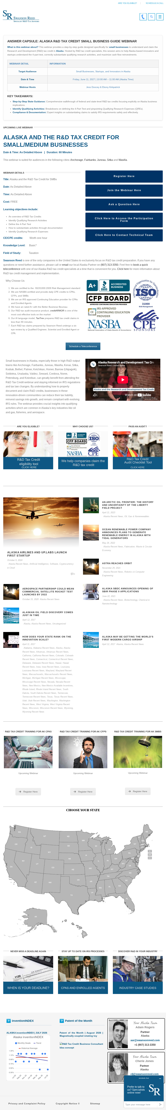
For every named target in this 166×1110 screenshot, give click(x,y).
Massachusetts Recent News (58, 674)
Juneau (101, 160)
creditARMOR (57, 310)
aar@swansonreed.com (145, 1040)
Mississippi (60, 678)
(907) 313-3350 (109, 264)
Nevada (50, 682)
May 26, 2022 (108, 543)
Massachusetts (36, 674)
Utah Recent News (37, 700)
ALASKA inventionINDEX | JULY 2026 (26, 1032)
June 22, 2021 (108, 596)
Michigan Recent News (43, 678)
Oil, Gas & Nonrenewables (136, 516)
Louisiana (65, 667)
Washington (52, 700)
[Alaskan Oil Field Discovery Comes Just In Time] (11, 615)
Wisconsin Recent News (51, 708)
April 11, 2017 (28, 644)
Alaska (27, 623)
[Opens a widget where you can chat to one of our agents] (144, 1091)
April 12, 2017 (28, 620)
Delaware (26, 663)
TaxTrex (40, 318)
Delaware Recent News (43, 663)
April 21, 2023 (108, 512)
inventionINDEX (23, 1020)
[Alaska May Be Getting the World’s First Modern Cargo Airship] (91, 639)
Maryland (50, 670)
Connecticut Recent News (61, 659)
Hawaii (58, 663)
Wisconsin (34, 708)
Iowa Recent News (50, 667)
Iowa (38, 667)
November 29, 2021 (111, 568)
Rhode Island (28, 689)
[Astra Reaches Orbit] (91, 566)
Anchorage (76, 160)
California (26, 655)
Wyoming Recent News (33, 712)
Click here (123, 269)
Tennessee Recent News (34, 697)
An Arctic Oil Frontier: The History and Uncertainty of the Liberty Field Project (128, 505)
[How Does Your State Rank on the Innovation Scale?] (11, 639)
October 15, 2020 (30, 599)
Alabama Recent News (44, 648)
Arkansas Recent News (57, 652)
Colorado (60, 655)
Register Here (30, 791)
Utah (24, 700)
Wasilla (123, 160)
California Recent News (43, 655)
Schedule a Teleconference (83, 346)
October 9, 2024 (14, 560)
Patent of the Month (78, 1020)
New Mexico (34, 685)
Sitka (110, 160)
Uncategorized (59, 623)
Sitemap (95, 1103)
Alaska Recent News (18, 564)
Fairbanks (90, 160)
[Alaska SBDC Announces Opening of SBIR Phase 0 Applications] (91, 591)
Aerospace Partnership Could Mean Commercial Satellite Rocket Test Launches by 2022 (48, 591)
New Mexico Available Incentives (57, 685)
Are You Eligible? (127, 3)
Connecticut (41, 659)
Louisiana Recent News (33, 670)
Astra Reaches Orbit (117, 563)
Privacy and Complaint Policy (26, 1103)
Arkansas (40, 652)
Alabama (28, 648)
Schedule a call (155, 3)
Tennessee (63, 693)
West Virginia (42, 704)
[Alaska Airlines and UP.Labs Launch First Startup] (41, 522)
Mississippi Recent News (34, 682)
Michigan (26, 678)
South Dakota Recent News (43, 693)
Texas (50, 697)
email (65, 264)
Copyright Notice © (68, 1103)
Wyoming (68, 708)
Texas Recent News (63, 697)
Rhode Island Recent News (48, 689)
